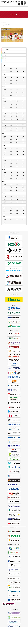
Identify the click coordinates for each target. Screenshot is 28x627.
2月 (17, 71)
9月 (17, 77)
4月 (4, 71)
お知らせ (4, 52)
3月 (11, 71)
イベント (4, 55)
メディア (4, 61)
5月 (23, 68)
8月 (4, 68)
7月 (11, 68)
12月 (5, 77)
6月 (17, 68)
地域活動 (4, 58)
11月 (11, 77)
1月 (23, 71)
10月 (17, 89)
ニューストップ (5, 49)
